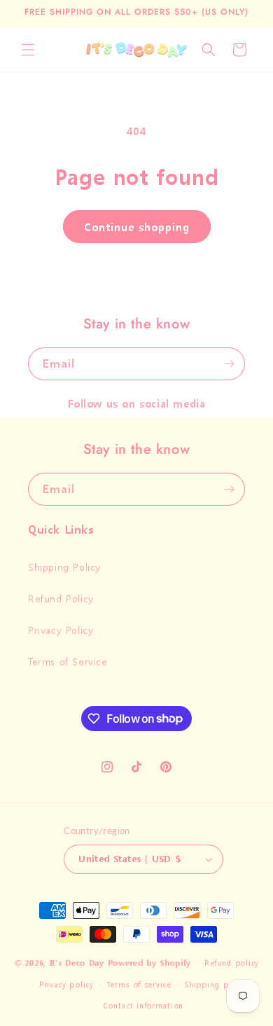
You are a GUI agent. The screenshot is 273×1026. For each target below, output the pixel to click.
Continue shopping (137, 227)
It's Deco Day (77, 963)
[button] (28, 49)
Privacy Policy (60, 630)
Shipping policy (215, 985)
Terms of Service (68, 661)
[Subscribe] (229, 363)
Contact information (143, 1006)
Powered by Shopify (150, 963)
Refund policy (231, 963)
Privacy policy (66, 985)
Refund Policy (61, 598)
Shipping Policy (64, 567)
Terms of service (138, 985)
